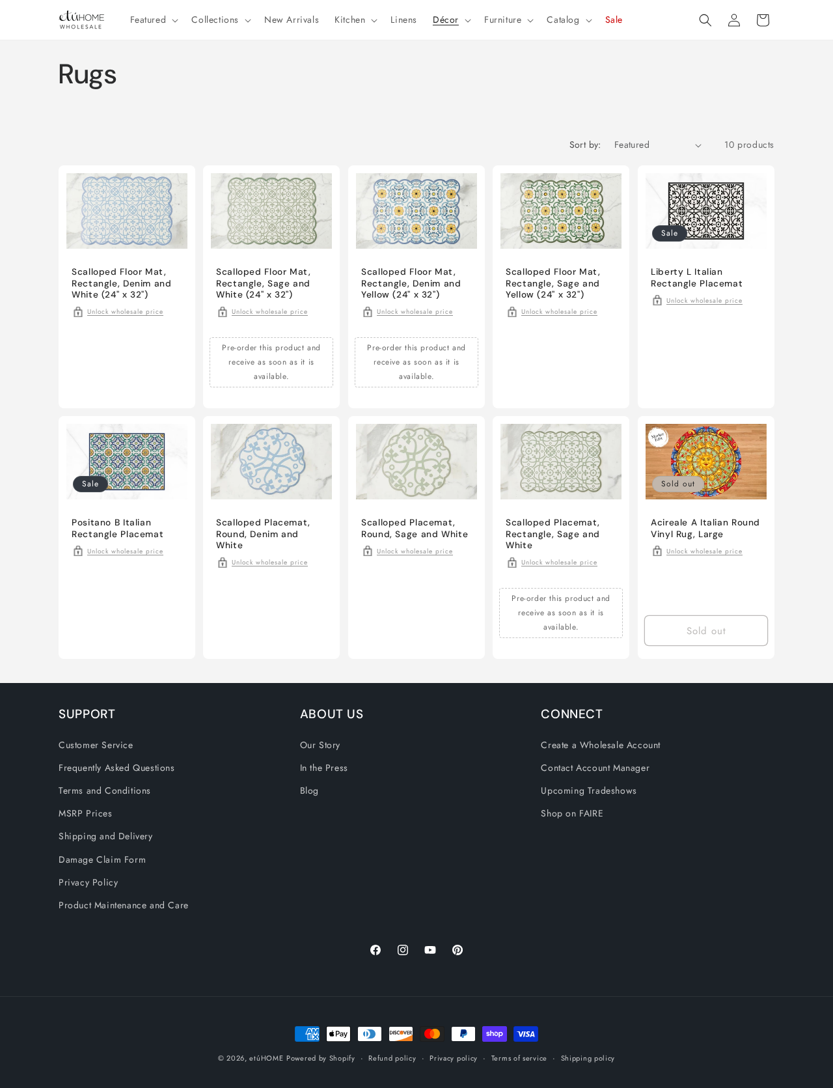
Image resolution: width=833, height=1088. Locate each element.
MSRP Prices (86, 813)
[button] (153, 19)
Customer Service (96, 744)
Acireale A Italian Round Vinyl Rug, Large (705, 528)
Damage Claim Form (102, 858)
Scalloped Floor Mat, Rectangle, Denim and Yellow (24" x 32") (411, 283)
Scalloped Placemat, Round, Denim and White (263, 534)
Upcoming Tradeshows (588, 789)
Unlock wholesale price (125, 311)
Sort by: (585, 144)
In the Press (324, 767)
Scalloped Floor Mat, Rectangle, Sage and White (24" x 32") (263, 283)
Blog (309, 789)
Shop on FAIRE (572, 813)
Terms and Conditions (105, 789)
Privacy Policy (88, 881)
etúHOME (266, 1058)
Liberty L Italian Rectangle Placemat (697, 277)
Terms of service (519, 1057)
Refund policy (392, 1057)
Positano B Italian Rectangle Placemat (117, 528)
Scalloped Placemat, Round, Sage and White (414, 528)
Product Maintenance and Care (124, 904)
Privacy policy (454, 1057)
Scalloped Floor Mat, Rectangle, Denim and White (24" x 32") (122, 283)
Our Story (320, 744)
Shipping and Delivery (106, 836)
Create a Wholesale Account (601, 744)
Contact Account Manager (595, 767)
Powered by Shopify (320, 1058)
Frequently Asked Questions (117, 767)
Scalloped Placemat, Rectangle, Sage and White (553, 534)
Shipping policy (588, 1057)
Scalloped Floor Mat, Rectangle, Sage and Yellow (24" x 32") (553, 283)
